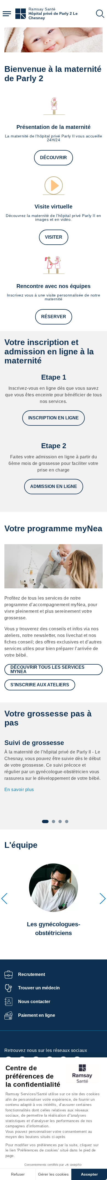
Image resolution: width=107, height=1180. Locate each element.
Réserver (53, 316)
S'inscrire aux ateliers (39, 684)
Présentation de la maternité (53, 127)
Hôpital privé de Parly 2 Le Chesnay (53, 16)
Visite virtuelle (53, 207)
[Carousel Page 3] (60, 821)
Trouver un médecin (39, 988)
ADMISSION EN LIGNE (53, 486)
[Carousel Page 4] (66, 821)
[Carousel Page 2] (53, 821)
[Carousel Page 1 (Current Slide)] (45, 821)
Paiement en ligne (36, 1015)
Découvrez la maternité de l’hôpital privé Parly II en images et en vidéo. (53, 217)
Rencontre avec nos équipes (53, 286)
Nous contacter (34, 1001)
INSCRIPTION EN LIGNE (53, 418)
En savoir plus (19, 789)
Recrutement (31, 974)
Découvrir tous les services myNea (47, 669)
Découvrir (53, 157)
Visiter (53, 237)
